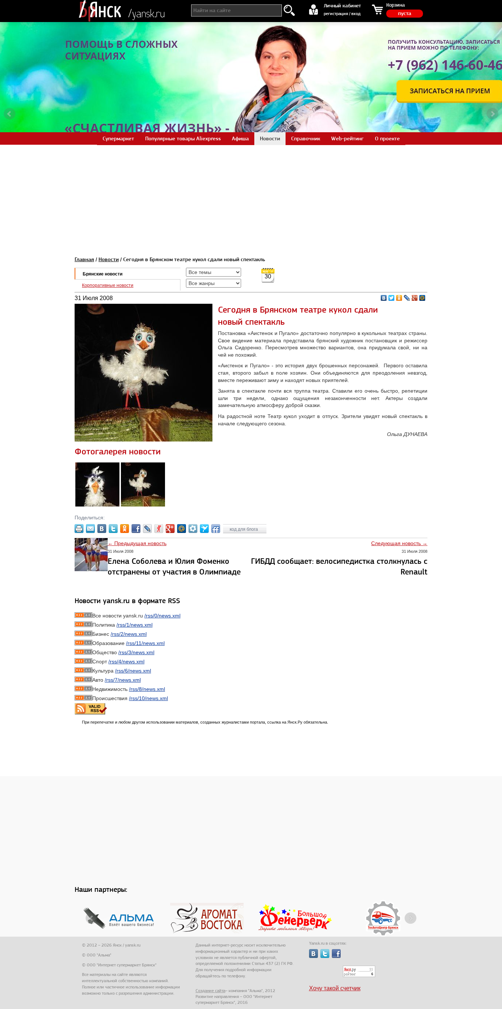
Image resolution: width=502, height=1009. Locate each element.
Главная (84, 259)
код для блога (244, 529)
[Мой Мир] (422, 298)
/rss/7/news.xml (123, 680)
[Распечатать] (79, 528)
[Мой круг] (193, 528)
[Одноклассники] (399, 298)
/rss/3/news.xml (136, 652)
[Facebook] (136, 528)
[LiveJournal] (407, 298)
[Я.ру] (158, 528)
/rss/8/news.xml (147, 689)
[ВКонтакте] (384, 298)
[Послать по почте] (90, 528)
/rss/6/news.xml (133, 671)
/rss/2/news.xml (129, 634)
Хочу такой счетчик (335, 988)
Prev (9, 114)
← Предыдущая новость (137, 543)
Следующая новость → (399, 543)
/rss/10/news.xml (148, 698)
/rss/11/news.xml (145, 643)
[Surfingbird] (204, 528)
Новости (108, 259)
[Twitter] (391, 298)
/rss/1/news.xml (134, 625)
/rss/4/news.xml (126, 661)
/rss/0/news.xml (162, 616)
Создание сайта (210, 990)
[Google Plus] (415, 298)
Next (492, 114)
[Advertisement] (251, 196)
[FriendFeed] (215, 528)
